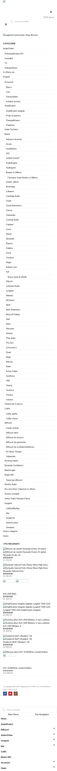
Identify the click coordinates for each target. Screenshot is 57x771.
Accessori (9, 82)
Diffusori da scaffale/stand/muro (20, 447)
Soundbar (9, 58)
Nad (8, 319)
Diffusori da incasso (15, 437)
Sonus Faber (11, 371)
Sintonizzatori (12, 523)
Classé (9, 210)
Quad (8, 352)
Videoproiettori (11, 68)
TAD (8, 381)
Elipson (9, 243)
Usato (5, 536)
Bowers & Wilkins (14, 172)
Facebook (5, 694)
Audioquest (11, 168)
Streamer (10, 527)
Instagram (16, 694)
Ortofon (9, 333)
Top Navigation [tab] (42, 714)
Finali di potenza (13, 116)
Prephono (10, 125)
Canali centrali (12, 428)
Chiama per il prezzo (14, 404)
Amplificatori (10, 106)
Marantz (9, 295)
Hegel (8, 262)
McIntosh (10, 300)
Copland (9, 224)
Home (3, 719)
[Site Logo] (9, 4)
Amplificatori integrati (15, 111)
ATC (8, 153)
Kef (7, 272)
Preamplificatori (13, 120)
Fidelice (9, 248)
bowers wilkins (12, 182)
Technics (10, 390)
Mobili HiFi (9, 475)
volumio (9, 399)
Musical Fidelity (13, 314)
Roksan (9, 362)
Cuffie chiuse (12, 418)
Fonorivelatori (12, 97)
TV (6, 63)
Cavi (8, 92)
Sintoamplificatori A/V (14, 54)
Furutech (10, 257)
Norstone (10, 328)
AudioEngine (11, 163)
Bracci (9, 87)
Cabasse (10, 191)
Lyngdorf (10, 291)
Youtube (10, 694)
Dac (8, 513)
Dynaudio (10, 239)
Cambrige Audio (13, 196)
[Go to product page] (28, 550)
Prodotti (6, 77)
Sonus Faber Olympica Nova (17, 498)
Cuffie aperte (11, 414)
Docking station (11, 461)
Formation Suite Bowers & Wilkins (23, 177)
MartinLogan (10, 470)
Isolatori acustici (13, 101)
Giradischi (10, 518)
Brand (7, 134)
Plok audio (10, 338)
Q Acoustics (11, 347)
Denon (9, 234)
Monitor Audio (11, 484)
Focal (8, 253)
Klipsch (9, 281)
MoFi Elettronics (13, 310)
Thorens (9, 395)
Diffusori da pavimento (16, 442)
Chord (8, 201)
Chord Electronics (14, 205)
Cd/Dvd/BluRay (13, 508)
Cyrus (8, 229)
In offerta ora (8, 72)
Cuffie (7, 408)
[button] (51, 12)
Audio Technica (11, 129)
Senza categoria (10, 531)
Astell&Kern (11, 149)
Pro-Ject (10, 343)
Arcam (9, 144)
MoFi (8, 305)
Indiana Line (11, 267)
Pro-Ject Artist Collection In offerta (20, 489)
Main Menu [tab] (13, 714)
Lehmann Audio (13, 286)
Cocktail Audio (12, 220)
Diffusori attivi (12, 433)
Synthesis (10, 376)
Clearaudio (10, 215)
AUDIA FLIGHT (13, 158)
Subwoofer (10, 456)
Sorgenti (8, 503)
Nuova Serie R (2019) (17, 277)
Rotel (8, 366)
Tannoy (9, 385)
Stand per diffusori (14, 480)
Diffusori (8, 423)
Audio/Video (8, 48)
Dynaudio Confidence (14, 465)
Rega (8, 357)
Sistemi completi (12, 494)
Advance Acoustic (14, 139)
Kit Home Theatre (14, 452)
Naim (8, 324)
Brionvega (10, 186)
